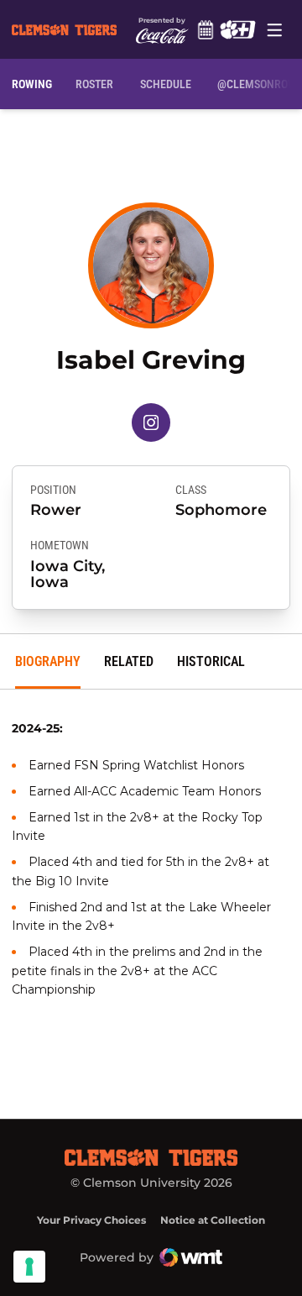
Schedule (205, 29)
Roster (94, 84)
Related (129, 661)
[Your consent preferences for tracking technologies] (29, 1267)
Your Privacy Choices (91, 1220)
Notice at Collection (212, 1220)
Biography (48, 661)
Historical (211, 661)
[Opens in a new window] (237, 29)
